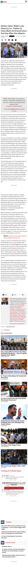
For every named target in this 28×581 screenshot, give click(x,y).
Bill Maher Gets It (6, 546)
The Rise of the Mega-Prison (11, 445)
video (15, 252)
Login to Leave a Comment (14, 488)
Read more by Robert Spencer (17, 323)
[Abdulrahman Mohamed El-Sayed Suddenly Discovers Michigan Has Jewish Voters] (14, 412)
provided (14, 242)
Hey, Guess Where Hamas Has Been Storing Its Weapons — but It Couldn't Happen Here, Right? (14, 353)
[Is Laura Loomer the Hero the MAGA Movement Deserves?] (14, 389)
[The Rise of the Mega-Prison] (14, 436)
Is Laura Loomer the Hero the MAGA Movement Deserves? (13, 399)
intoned (3, 153)
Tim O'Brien (3, 467)
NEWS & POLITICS (11, 326)
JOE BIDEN (6, 330)
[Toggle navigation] (26, 1)
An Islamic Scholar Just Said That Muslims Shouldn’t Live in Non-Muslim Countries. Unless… (13, 551)
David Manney (4, 425)
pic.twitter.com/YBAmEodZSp (14, 106)
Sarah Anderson (5, 446)
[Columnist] (5, 301)
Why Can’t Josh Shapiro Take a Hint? (13, 466)
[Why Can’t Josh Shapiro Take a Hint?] (14, 457)
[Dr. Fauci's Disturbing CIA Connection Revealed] (14, 367)
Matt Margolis (4, 379)
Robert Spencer (5, 36)
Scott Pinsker (4, 401)
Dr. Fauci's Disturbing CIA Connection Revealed (13, 376)
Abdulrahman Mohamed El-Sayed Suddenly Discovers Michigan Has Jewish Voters (12, 422)
